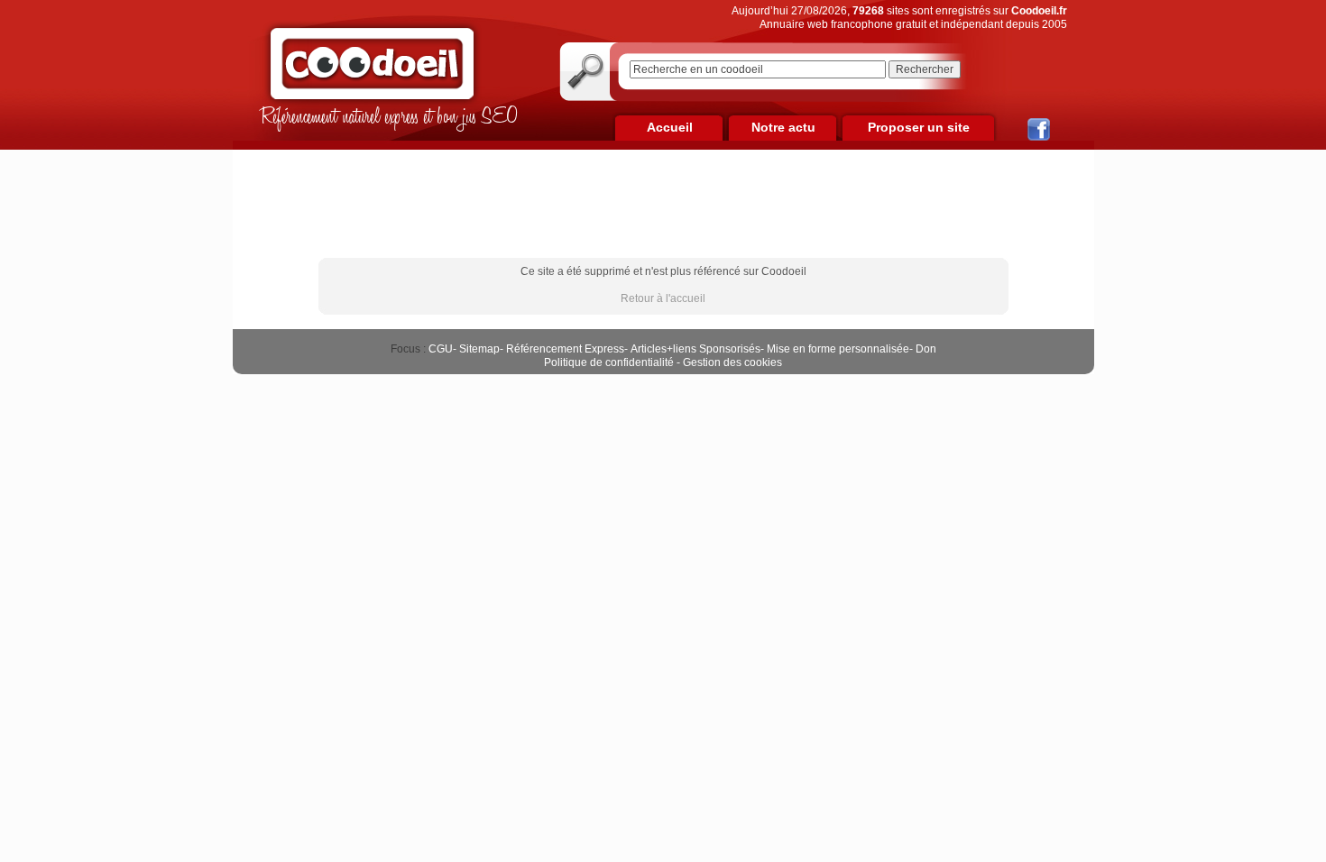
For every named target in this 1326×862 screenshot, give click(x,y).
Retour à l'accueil (663, 298)
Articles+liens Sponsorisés (695, 349)
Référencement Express (565, 349)
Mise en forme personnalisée (838, 349)
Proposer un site (919, 127)
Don (926, 349)
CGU (440, 349)
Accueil (670, 127)
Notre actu (783, 127)
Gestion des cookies (732, 362)
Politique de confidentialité (609, 362)
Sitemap (479, 349)
